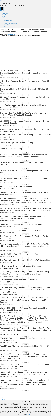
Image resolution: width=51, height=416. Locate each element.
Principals (4, 26)
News (3, 17)
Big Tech (4, 16)
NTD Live (6, 22)
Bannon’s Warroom (8, 24)
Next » (3, 399)
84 (2, 397)
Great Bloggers (11, 34)
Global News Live (8, 20)
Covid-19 (4, 14)
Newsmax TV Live (8, 19)
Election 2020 (5, 13)
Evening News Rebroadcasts (10, 23)
